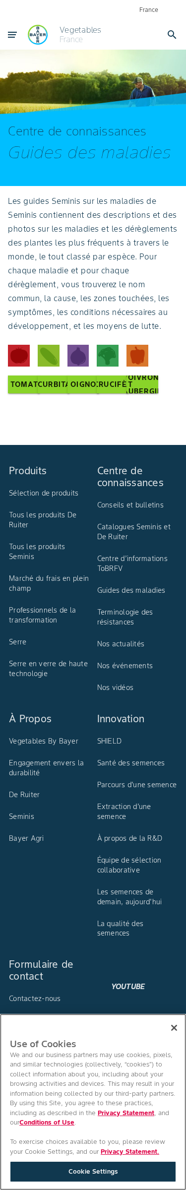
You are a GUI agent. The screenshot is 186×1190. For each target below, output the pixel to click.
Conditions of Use (46, 1122)
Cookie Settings (93, 1171)
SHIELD (109, 741)
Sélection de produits (43, 493)
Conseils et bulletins (130, 505)
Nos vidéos (115, 687)
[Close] (174, 1028)
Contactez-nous (35, 998)
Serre (17, 641)
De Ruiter (24, 794)
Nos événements (125, 665)
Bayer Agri (26, 838)
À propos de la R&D (130, 838)
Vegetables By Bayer (43, 741)
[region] (93, 1102)
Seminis (21, 816)
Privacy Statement (126, 1113)
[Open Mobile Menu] (12, 34)
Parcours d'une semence (137, 784)
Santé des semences (131, 762)
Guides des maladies (131, 590)
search (172, 35)
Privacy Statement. (130, 1151)
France (148, 9)
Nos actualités (121, 643)
